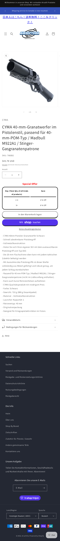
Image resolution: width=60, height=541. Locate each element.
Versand (4, 165)
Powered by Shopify (37, 536)
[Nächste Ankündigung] (55, 11)
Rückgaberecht (12, 396)
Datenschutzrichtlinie (15, 383)
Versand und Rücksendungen (19, 370)
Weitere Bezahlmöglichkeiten (30, 229)
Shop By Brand (12, 426)
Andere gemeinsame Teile (17, 445)
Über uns (10, 420)
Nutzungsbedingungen (16, 389)
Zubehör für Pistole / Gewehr (19, 439)
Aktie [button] (7, 335)
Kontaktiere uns (13, 451)
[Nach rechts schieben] (36, 112)
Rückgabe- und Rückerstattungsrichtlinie (24, 377)
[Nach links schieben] (24, 112)
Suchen (9, 364)
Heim (8, 413)
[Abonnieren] (44, 488)
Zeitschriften (11, 432)
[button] (6, 34)
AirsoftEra (25, 536)
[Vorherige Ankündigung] (5, 11)
